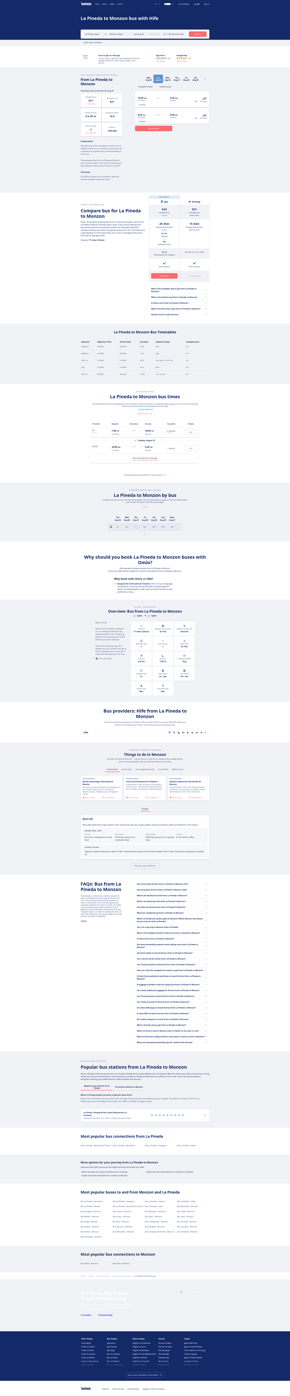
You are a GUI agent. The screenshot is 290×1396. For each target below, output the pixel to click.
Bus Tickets (112, 1339)
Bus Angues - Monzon (90, 1226)
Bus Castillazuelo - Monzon (156, 1221)
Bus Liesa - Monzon (185, 1216)
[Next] (205, 79)
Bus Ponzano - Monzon (187, 1221)
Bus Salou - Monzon (153, 1216)
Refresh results (143, 414)
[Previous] (110, 519)
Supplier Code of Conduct (154, 1389)
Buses (104, 4)
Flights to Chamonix (141, 1343)
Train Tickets (87, 1339)
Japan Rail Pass (190, 1343)
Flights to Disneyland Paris (144, 1354)
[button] (140, 34)
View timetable (90, 133)
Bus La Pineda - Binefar (90, 1206)
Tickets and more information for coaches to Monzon (105, 1175)
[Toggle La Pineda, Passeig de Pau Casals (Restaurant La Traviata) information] (205, 1115)
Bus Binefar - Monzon (90, 1216)
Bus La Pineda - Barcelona (124, 1145)
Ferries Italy (163, 1354)
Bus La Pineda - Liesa (154, 1206)
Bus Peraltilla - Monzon (155, 1226)
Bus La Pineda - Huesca (155, 1201)
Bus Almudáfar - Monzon (91, 1237)
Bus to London (113, 1354)
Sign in (206, 4)
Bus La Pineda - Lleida (186, 1145)
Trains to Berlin (88, 1357)
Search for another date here (145, 460)
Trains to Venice (88, 1354)
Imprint (105, 1389)
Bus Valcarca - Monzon (122, 1226)
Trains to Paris (87, 1350)
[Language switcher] (169, 4)
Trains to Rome (88, 1346)
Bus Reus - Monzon (121, 1221)
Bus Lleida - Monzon (185, 1211)
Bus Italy (111, 1350)
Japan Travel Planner (193, 1346)
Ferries (120, 4)
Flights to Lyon (139, 1346)
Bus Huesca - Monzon (122, 1211)
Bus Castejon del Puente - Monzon (159, 1231)
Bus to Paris (112, 1357)
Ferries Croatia (165, 1346)
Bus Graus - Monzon (121, 1216)
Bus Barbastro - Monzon (155, 1211)
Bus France (112, 1346)
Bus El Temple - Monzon (187, 1231)
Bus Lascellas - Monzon (187, 1226)
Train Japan (86, 1343)
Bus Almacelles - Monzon (123, 1231)
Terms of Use (118, 1389)
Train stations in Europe (194, 1350)
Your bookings (183, 4)
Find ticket (91, 104)
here (164, 475)
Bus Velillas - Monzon (90, 1231)
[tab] (145, 86)
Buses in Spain (103, 1276)
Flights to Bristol (140, 1357)
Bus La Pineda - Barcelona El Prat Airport (98, 1145)
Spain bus (111, 1343)
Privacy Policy (133, 1389)
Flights (112, 4)
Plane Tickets (139, 1339)
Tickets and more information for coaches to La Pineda (169, 1172)
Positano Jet (163, 1357)
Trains (97, 4)
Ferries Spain (164, 1350)
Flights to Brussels (141, 1350)
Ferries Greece (164, 1343)
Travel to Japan (190, 1354)
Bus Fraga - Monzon (89, 1221)
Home (83, 1276)
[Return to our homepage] (88, 4)
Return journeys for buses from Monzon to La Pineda (104, 1172)
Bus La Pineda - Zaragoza (155, 1145)
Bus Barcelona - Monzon (187, 1206)
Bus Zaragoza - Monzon (91, 1211)
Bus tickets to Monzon (121, 1276)
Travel (187, 1339)
